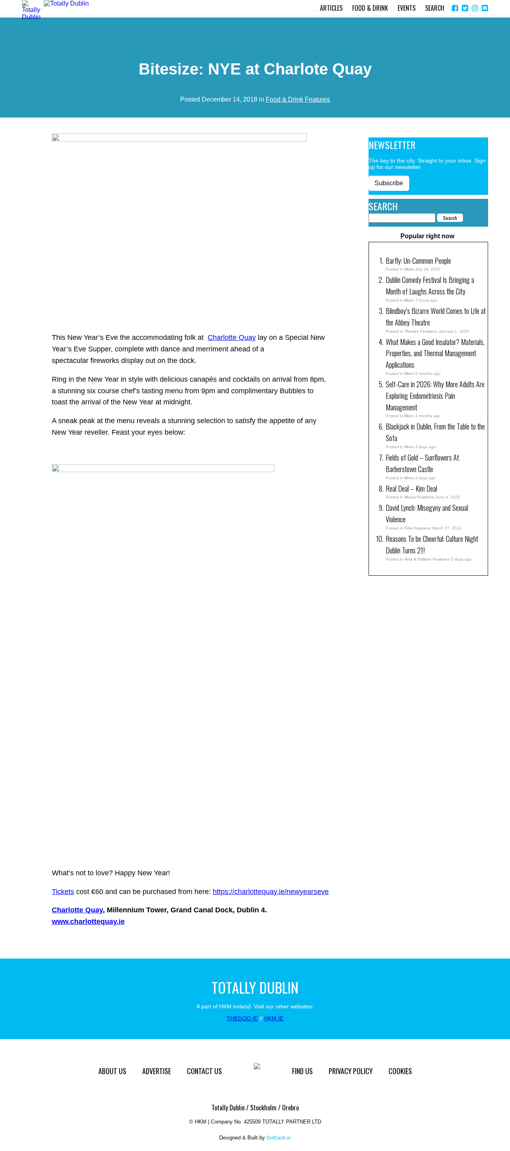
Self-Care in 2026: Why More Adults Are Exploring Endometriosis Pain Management (435, 395)
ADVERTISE (156, 1071)
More (409, 269)
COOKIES (400, 1071)
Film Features (417, 528)
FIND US (302, 1071)
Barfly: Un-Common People (419, 260)
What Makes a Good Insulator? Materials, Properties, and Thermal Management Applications (435, 353)
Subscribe (389, 183)
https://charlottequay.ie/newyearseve (271, 892)
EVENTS (407, 8)
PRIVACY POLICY (351, 1071)
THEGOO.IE (242, 1018)
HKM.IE (273, 1018)
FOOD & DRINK (370, 8)
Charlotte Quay (232, 337)
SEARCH (434, 8)
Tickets (63, 892)
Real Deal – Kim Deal (411, 488)
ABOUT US (112, 1071)
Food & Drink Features (298, 99)
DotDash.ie (279, 1138)
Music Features (419, 497)
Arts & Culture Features (427, 559)
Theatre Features (420, 331)
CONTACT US (204, 1071)
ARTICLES (331, 8)
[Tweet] (465, 8)
